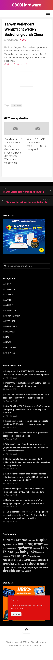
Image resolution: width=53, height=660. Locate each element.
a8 (8, 540)
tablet (46, 567)
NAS (7, 337)
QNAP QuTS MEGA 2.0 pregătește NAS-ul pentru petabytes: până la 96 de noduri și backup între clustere (26, 409)
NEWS (23, 40)
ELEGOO (6, 549)
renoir (42, 564)
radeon (31, 563)
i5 (46, 548)
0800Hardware (26, 5)
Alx (43, 645)
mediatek (21, 560)
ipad (17, 552)
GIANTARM (37, 549)
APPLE (8, 300)
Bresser (47, 545)
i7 (4, 552)
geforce (25, 548)
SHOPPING (10, 353)
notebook (42, 560)
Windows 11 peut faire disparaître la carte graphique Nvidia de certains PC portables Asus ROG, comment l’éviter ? (25, 447)
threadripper (11, 571)
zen (28, 571)
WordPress (25, 645)
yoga (23, 571)
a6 (4, 540)
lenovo (6, 556)
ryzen (6, 567)
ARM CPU (9, 305)
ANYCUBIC (32, 541)
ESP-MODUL (11, 311)
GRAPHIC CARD (12, 316)
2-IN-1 (8, 284)
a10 (13, 540)
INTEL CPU (10, 321)
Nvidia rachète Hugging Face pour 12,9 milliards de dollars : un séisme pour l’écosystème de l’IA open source (26, 462)
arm (15, 544)
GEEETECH (13, 549)
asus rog (26, 543)
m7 (26, 556)
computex (16, 105)
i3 (42, 548)
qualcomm (19, 564)
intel (10, 552)
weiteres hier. (17, 608)
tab (41, 567)
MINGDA (34, 560)
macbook (34, 556)
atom (39, 544)
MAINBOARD (11, 326)
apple (41, 539)
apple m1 (8, 544)
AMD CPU (9, 295)
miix (28, 560)
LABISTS (40, 553)
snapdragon (32, 567)
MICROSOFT (11, 332)
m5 (20, 556)
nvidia (8, 563)
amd (24, 540)
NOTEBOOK (10, 347)
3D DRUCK (10, 289)
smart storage (19, 567)
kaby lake (28, 552)
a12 (18, 540)
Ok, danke (16, 614)
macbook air (9, 559)
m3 (13, 556)
